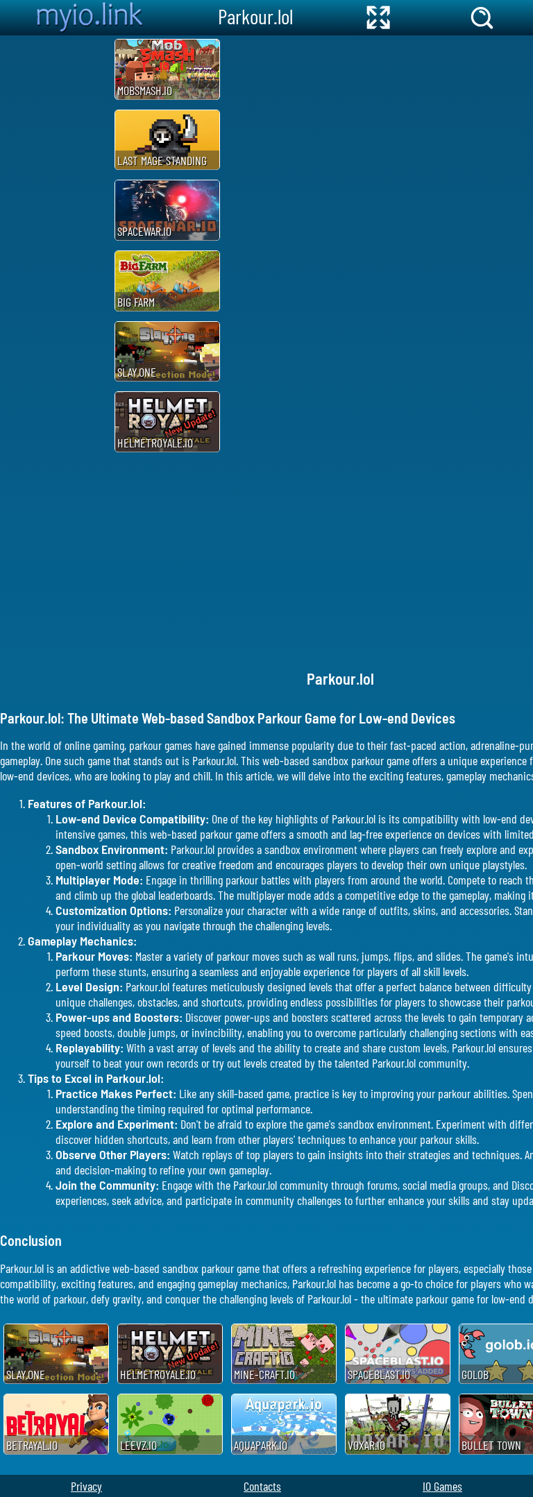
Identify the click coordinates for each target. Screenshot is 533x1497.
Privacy (86, 1486)
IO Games (442, 1486)
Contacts (262, 1486)
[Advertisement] (55, 243)
